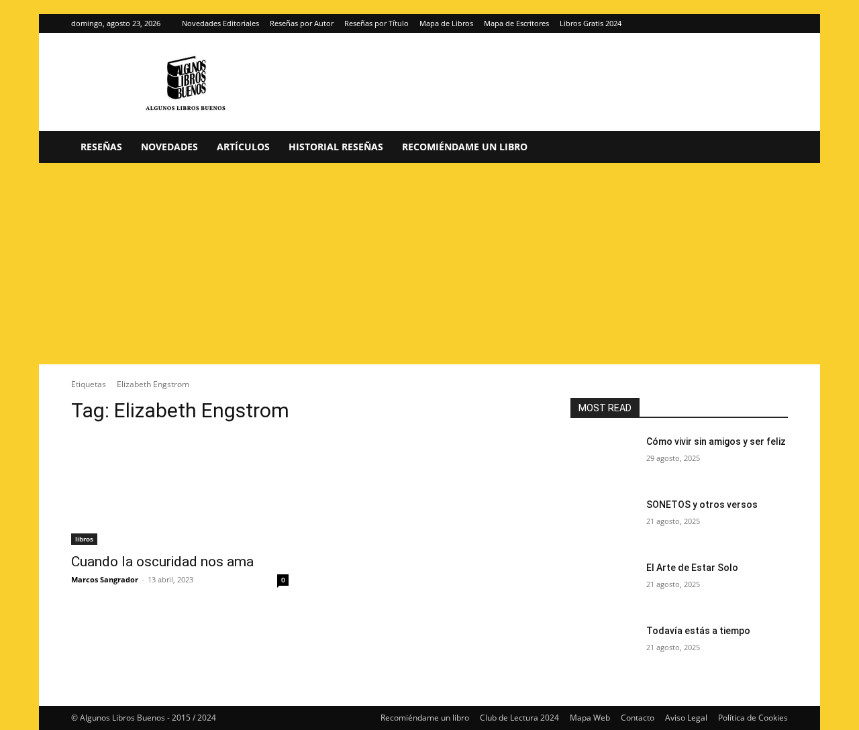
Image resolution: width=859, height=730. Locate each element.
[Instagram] (756, 23)
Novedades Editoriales (220, 23)
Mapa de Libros (446, 23)
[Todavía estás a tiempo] (603, 647)
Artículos (243, 146)
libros (84, 538)
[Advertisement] (429, 264)
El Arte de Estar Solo (692, 567)
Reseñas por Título (376, 23)
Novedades (169, 146)
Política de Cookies (753, 717)
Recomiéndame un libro (464, 146)
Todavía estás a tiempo (698, 630)
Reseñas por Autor (302, 23)
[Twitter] (778, 23)
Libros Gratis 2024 (590, 23)
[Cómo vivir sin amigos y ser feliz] (603, 458)
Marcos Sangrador (104, 579)
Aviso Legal (686, 717)
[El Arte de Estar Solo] (603, 584)
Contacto (637, 717)
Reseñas (101, 146)
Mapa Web (590, 717)
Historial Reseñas (336, 146)
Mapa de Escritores (516, 23)
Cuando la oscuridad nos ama (162, 562)
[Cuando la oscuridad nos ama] (180, 490)
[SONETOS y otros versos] (603, 521)
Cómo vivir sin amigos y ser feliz (716, 441)
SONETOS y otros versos (702, 504)
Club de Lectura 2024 (519, 717)
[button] (772, 148)
